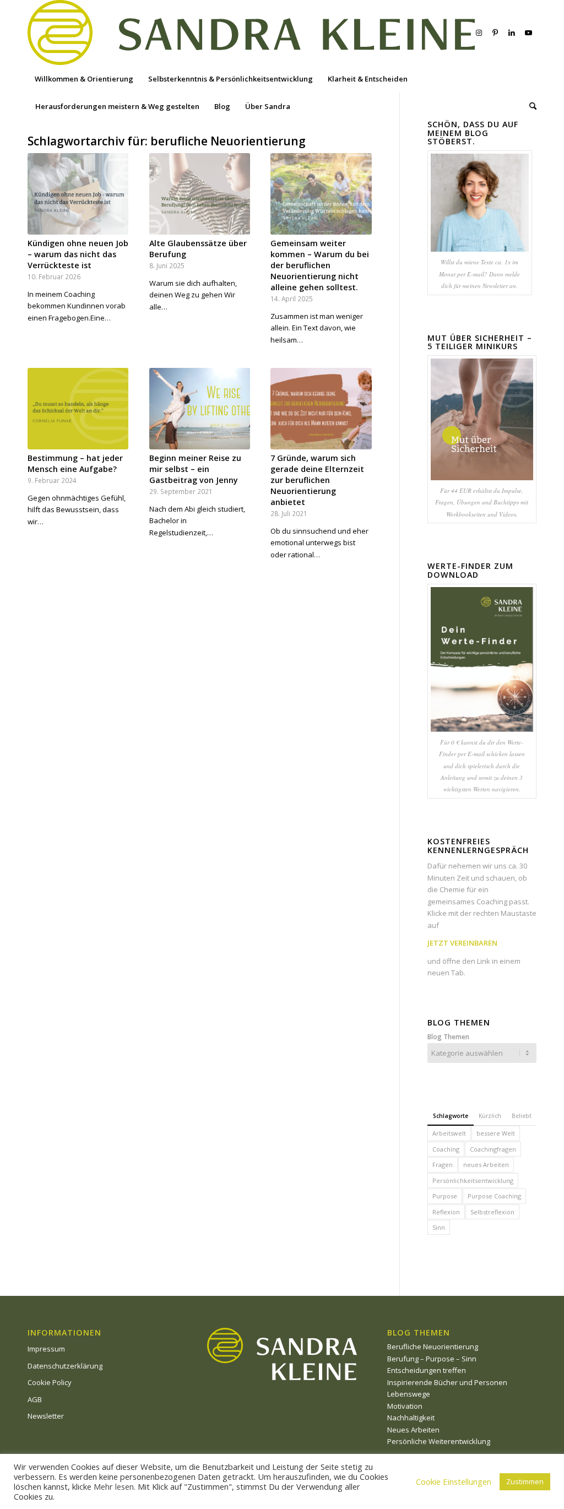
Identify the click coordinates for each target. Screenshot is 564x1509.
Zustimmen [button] (525, 1481)
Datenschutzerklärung (65, 1366)
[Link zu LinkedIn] (511, 32)
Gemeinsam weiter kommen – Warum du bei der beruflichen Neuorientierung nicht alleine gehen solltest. (319, 265)
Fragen (442, 1164)
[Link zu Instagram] (478, 32)
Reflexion (446, 1212)
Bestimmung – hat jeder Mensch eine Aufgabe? (75, 463)
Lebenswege (408, 1394)
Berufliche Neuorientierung (432, 1346)
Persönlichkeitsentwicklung (472, 1180)
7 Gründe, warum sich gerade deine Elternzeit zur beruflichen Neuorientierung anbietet (317, 480)
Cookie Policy (50, 1382)
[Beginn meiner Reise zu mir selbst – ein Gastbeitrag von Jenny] (199, 408)
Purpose (444, 1196)
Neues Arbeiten (413, 1430)
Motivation (404, 1406)
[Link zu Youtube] (528, 32)
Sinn (438, 1227)
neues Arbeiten (486, 1164)
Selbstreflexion (492, 1212)
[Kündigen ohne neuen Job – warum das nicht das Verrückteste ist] (78, 194)
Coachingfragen (493, 1149)
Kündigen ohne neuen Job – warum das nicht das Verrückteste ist (78, 254)
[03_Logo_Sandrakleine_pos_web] (251, 32)
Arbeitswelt (449, 1133)
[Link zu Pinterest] (495, 32)
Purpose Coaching (494, 1196)
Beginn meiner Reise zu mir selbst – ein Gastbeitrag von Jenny (195, 469)
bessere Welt (495, 1133)
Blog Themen (448, 1036)
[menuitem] (84, 79)
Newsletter (46, 1416)
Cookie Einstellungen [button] (453, 1481)
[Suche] (529, 106)
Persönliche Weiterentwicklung (438, 1441)
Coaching (445, 1149)
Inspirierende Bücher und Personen (447, 1382)
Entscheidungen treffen (426, 1370)
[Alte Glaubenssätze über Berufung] (199, 194)
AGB (35, 1399)
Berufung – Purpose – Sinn (431, 1359)
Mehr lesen (114, 1486)
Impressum (46, 1349)
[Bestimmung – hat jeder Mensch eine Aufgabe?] (78, 408)
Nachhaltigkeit (411, 1418)
